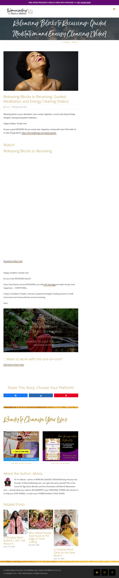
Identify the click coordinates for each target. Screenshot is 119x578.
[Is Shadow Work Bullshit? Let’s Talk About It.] (15, 511)
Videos (14, 570)
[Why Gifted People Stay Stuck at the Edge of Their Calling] (41, 511)
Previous (66, 42)
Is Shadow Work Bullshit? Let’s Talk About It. (14, 540)
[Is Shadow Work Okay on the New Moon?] (66, 511)
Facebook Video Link (13, 261)
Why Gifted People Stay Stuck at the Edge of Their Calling (40, 537)
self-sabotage (49, 284)
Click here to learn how (13, 364)
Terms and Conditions (38, 570)
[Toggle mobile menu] (114, 9)
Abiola (8, 107)
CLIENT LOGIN (23, 570)
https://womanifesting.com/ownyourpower (39, 133)
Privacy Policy (54, 570)
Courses (7, 570)
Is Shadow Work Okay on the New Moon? (64, 552)
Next (74, 42)
